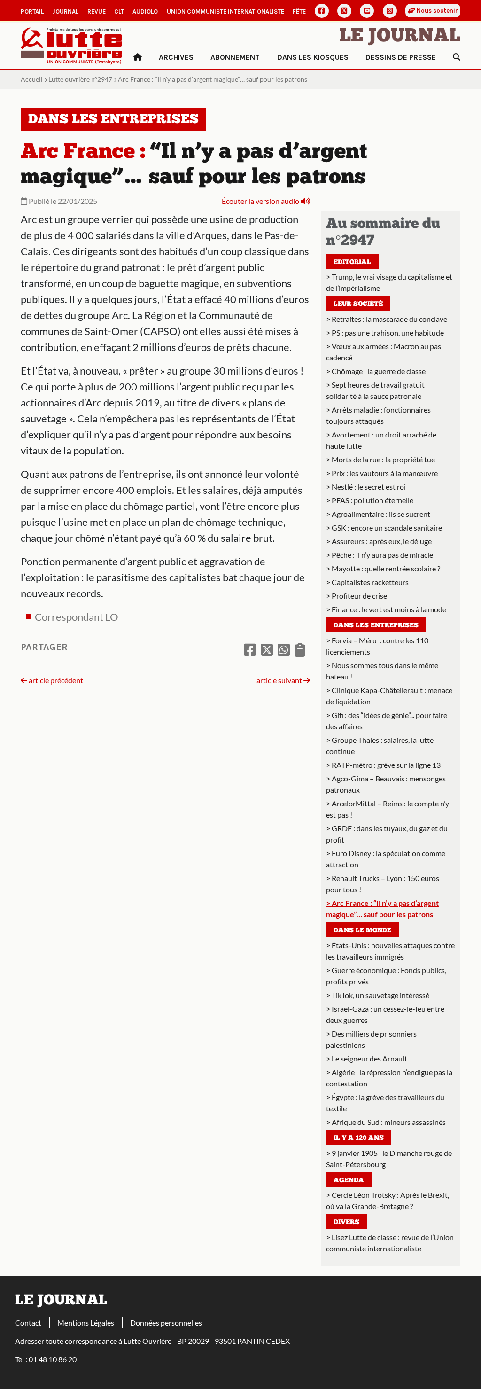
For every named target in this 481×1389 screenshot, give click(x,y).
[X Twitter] (344, 11)
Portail (32, 11)
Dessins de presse (400, 57)
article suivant (279, 680)
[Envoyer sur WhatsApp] (284, 649)
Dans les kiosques (313, 57)
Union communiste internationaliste (225, 11)
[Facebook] (322, 11)
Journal (65, 11)
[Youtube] (367, 11)
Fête (299, 11)
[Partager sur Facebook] (250, 649)
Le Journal (400, 36)
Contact (28, 1322)
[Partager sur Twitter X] (267, 649)
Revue (96, 11)
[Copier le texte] (300, 649)
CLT (119, 11)
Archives (176, 57)
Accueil (32, 79)
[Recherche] (456, 57)
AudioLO (145, 11)
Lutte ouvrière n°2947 (80, 79)
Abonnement (235, 57)
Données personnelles (166, 1322)
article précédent (55, 680)
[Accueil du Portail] (71, 44)
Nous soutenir (436, 10)
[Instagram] (390, 11)
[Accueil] (137, 57)
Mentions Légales (85, 1322)
